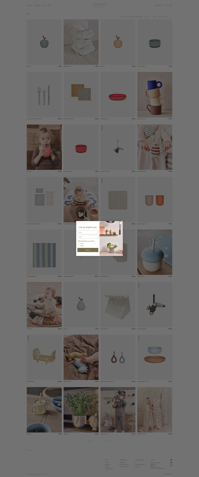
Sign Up (88, 250)
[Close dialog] (120, 223)
